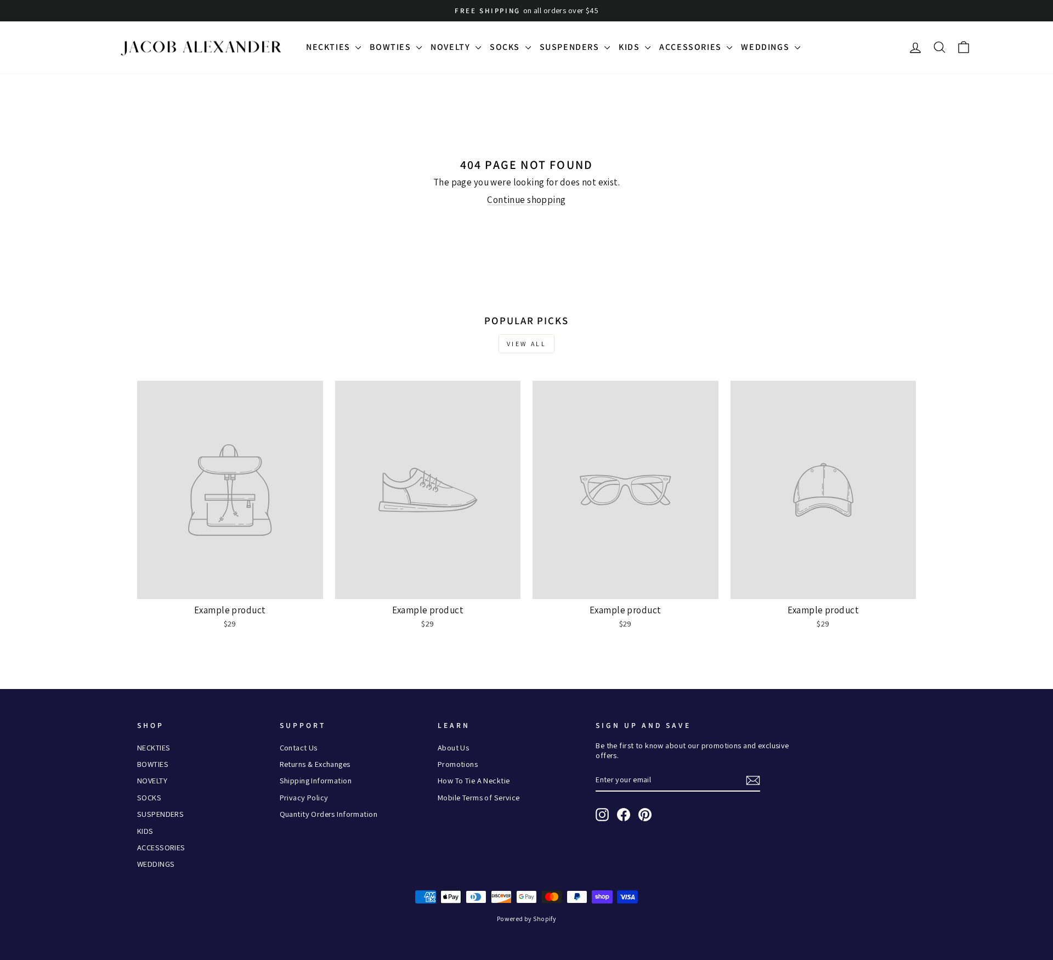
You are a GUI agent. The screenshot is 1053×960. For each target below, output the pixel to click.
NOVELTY (452, 47)
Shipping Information (316, 780)
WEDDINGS (766, 47)
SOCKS (506, 47)
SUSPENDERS (571, 47)
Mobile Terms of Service (479, 797)
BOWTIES (392, 47)
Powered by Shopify (527, 918)
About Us (453, 747)
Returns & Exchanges (315, 764)
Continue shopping (526, 200)
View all (527, 344)
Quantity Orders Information (328, 814)
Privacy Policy (304, 797)
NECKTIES (329, 47)
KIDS (630, 47)
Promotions (458, 764)
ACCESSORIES (691, 47)
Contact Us (299, 747)
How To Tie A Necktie (474, 780)
